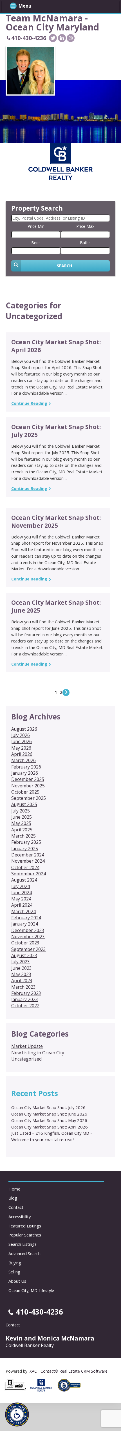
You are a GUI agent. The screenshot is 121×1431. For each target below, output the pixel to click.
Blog (12, 1198)
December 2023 (27, 930)
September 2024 (28, 874)
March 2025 (23, 836)
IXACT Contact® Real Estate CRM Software (67, 1371)
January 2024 (24, 924)
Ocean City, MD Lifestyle (31, 1290)
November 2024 (28, 861)
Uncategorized (26, 1059)
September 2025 (28, 798)
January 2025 (24, 848)
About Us (17, 1281)
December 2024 (27, 855)
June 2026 (21, 741)
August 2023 (24, 955)
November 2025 (28, 786)
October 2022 (25, 1005)
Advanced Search (24, 1253)
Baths (85, 242)
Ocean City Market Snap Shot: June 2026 (49, 1114)
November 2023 (28, 936)
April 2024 (21, 905)
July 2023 (20, 962)
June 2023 (21, 968)
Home (14, 1189)
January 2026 (24, 773)
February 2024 (26, 918)
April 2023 (21, 980)
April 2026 (21, 754)
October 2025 (25, 792)
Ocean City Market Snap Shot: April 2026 (49, 1127)
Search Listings (22, 1244)
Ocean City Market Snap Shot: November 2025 (56, 521)
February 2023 (26, 993)
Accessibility (19, 1216)
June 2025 (21, 817)
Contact (15, 1207)
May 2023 (21, 974)
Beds (36, 242)
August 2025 (24, 804)
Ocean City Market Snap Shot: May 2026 (49, 1120)
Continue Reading (29, 403)
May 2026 (21, 748)
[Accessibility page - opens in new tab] (71, 1393)
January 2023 (24, 999)
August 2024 (24, 880)
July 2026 (20, 735)
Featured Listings (24, 1226)
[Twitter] (53, 38)
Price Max (85, 226)
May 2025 (21, 823)
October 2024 (25, 867)
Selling (14, 1272)
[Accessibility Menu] (17, 1414)
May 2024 (21, 899)
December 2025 (27, 779)
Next (66, 692)
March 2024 (23, 911)
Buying (14, 1263)
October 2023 (25, 943)
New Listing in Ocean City (37, 1053)
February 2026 (26, 767)
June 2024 (21, 892)
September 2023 (28, 949)
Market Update (27, 1046)
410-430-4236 (28, 38)
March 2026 (23, 760)
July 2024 (20, 886)
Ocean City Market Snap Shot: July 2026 (48, 1107)
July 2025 (20, 811)
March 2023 (23, 987)
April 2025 (21, 830)
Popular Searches (24, 1235)
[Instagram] (71, 38)
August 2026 (24, 729)
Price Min (36, 226)
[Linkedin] (62, 38)
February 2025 (26, 842)
